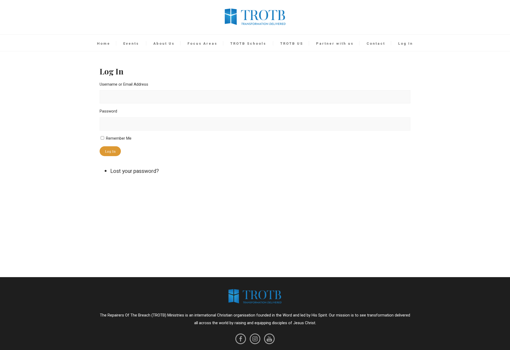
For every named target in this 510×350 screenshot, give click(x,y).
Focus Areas (202, 43)
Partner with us (335, 43)
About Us (164, 43)
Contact (376, 43)
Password (108, 111)
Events (131, 43)
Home (103, 43)
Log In (405, 43)
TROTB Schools (248, 43)
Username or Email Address (124, 84)
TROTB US (291, 43)
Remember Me (118, 138)
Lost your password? (134, 171)
